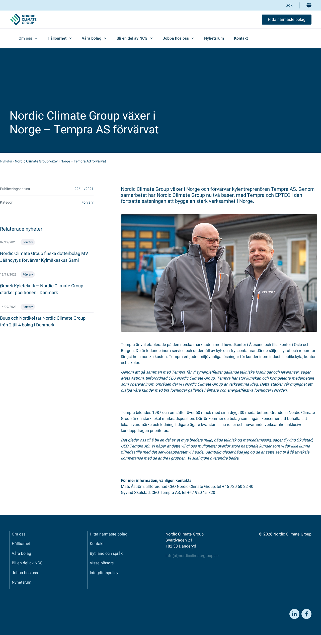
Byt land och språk (106, 554)
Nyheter (6, 161)
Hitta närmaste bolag (108, 534)
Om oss (25, 38)
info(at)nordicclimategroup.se (192, 556)
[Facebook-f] (306, 614)
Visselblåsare (102, 563)
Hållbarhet (57, 38)
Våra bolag (91, 38)
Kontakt (241, 38)
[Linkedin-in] (294, 614)
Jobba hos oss (176, 38)
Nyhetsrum (214, 38)
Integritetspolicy (104, 573)
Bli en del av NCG (132, 38)
